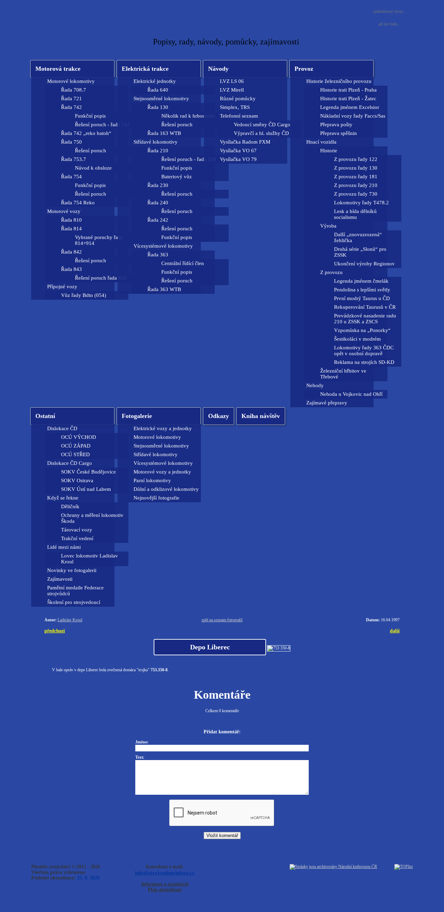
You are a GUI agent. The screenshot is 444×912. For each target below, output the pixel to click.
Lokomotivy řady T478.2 (361, 202)
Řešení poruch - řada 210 (188, 159)
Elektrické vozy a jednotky (163, 428)
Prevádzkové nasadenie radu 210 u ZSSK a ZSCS (365, 318)
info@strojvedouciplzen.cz (165, 873)
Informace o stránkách (165, 884)
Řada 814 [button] (71, 228)
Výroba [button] (328, 226)
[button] (159, 69)
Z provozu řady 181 (355, 176)
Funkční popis (90, 116)
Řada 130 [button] (157, 107)
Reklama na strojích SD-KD (364, 362)
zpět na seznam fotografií (222, 619)
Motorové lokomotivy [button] (71, 81)
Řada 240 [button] (157, 202)
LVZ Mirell (232, 90)
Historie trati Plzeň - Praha (348, 90)
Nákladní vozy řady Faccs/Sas (352, 116)
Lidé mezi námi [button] (64, 547)
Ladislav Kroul (70, 619)
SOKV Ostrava (77, 480)
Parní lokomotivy (152, 480)
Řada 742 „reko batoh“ (86, 133)
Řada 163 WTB (164, 133)
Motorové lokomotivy (157, 437)
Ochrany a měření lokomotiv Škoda (92, 518)
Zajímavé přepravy (326, 403)
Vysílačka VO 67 (238, 150)
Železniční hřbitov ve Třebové (343, 374)
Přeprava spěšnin (338, 133)
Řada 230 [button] (157, 185)
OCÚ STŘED (75, 454)
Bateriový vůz (176, 176)
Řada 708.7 (73, 90)
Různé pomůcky (238, 98)
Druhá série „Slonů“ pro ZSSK (360, 252)
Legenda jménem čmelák (361, 281)
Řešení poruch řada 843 (101, 278)
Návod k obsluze (93, 168)
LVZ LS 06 (232, 81)
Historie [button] (328, 150)
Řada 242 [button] (157, 220)
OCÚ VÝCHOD (78, 437)
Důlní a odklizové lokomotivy (166, 489)
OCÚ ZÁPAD (76, 446)
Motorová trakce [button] (57, 68)
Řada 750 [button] (71, 142)
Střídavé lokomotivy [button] (156, 142)
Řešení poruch (90, 150)
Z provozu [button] (331, 272)
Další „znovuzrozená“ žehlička (358, 237)
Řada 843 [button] (71, 269)
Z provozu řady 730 (355, 194)
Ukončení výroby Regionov (364, 263)
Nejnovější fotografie (156, 498)
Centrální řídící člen (182, 263)
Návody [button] (218, 68)
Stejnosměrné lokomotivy (161, 446)
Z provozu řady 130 (355, 168)
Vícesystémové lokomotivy (163, 463)
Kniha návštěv (260, 415)
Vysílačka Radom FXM (245, 142)
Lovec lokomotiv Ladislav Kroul (89, 558)
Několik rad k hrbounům (188, 116)
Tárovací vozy (76, 529)
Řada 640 (157, 90)
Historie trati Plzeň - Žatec (348, 98)
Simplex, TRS (235, 107)
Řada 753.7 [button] (73, 159)
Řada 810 (71, 220)
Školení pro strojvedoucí (73, 602)
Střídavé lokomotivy (156, 454)
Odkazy (218, 415)
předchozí (54, 630)
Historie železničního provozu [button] (339, 81)
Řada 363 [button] (157, 254)
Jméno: (141, 742)
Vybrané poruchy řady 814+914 (99, 240)
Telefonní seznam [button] (239, 116)
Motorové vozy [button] (63, 211)
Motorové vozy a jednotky (162, 472)
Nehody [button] (315, 385)
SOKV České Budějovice (88, 472)
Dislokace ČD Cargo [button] (69, 463)
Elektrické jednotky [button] (155, 81)
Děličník (70, 506)
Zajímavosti (59, 579)
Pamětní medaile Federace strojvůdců (75, 590)
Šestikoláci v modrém (357, 339)
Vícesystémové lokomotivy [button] (163, 246)
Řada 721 (71, 98)
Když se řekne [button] (62, 498)
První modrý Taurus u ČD (362, 298)
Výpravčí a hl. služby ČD (261, 133)
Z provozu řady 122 (355, 159)
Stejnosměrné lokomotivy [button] (161, 98)
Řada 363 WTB (164, 289)
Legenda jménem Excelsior (349, 107)
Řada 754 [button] (71, 176)
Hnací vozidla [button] (321, 142)
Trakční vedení (77, 538)
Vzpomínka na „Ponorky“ (362, 330)
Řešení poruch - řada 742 (102, 124)
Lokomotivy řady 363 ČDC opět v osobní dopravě (364, 350)
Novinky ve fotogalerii (71, 570)
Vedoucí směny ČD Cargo (262, 124)
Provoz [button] (303, 68)
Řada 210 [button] (157, 150)
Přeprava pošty (336, 124)
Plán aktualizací (165, 889)
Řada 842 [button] (71, 252)
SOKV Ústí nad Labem (86, 489)
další (395, 630)
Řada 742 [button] (71, 107)
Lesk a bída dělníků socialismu (355, 214)
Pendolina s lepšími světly (362, 289)
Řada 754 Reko (78, 202)
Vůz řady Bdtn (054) (83, 295)
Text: (139, 757)
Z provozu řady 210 (355, 185)
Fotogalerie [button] (137, 415)
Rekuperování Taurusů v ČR (365, 307)
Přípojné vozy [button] (62, 286)
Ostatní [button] (45, 415)
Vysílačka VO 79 (238, 159)
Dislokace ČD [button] (62, 428)
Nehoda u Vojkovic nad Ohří (351, 394)
